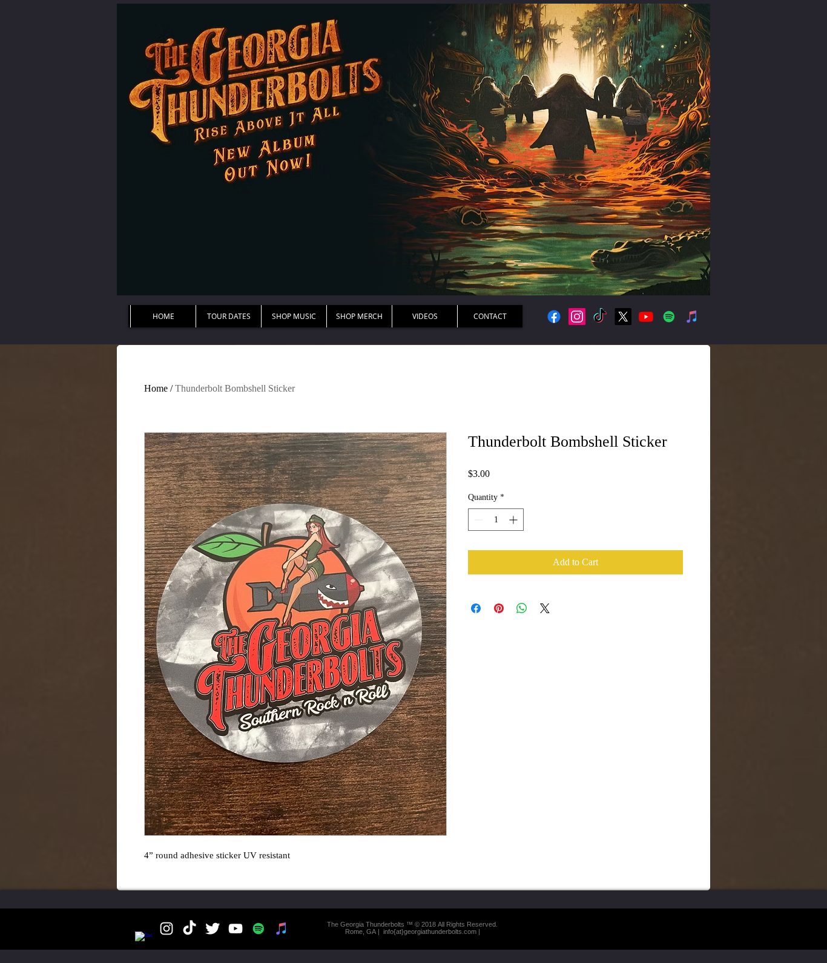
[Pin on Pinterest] (499, 608)
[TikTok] (599, 316)
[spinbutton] (496, 519)
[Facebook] (553, 316)
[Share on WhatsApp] (522, 608)
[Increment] (514, 519)
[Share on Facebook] (476, 608)
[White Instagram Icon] (166, 928)
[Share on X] (545, 608)
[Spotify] (669, 316)
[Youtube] (646, 316)
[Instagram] (576, 316)
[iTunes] (692, 316)
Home (156, 388)
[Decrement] (477, 519)
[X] (622, 316)
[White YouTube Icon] (235, 928)
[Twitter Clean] (212, 928)
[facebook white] (143, 940)
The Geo (340, 924)
